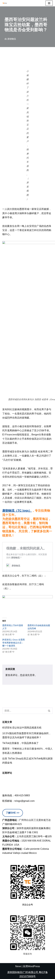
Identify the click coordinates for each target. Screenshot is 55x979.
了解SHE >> (12, 812)
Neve (18, 966)
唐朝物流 (11, 39)
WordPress (34, 966)
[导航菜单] (49, 3)
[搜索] (49, 711)
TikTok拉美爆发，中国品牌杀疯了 (20, 743)
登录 (32, 675)
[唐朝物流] (4, 3)
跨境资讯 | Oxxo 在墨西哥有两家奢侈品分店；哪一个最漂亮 (13, 642)
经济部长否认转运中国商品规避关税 (21, 727)
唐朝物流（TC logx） (17, 510)
